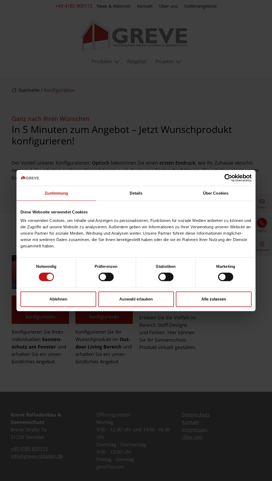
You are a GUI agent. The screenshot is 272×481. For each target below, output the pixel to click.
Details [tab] (136, 193)
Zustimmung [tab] (56, 193)
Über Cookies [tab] (215, 193)
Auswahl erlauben (136, 299)
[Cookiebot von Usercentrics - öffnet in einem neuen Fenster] (228, 178)
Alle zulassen (213, 299)
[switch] (106, 277)
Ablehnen (58, 299)
